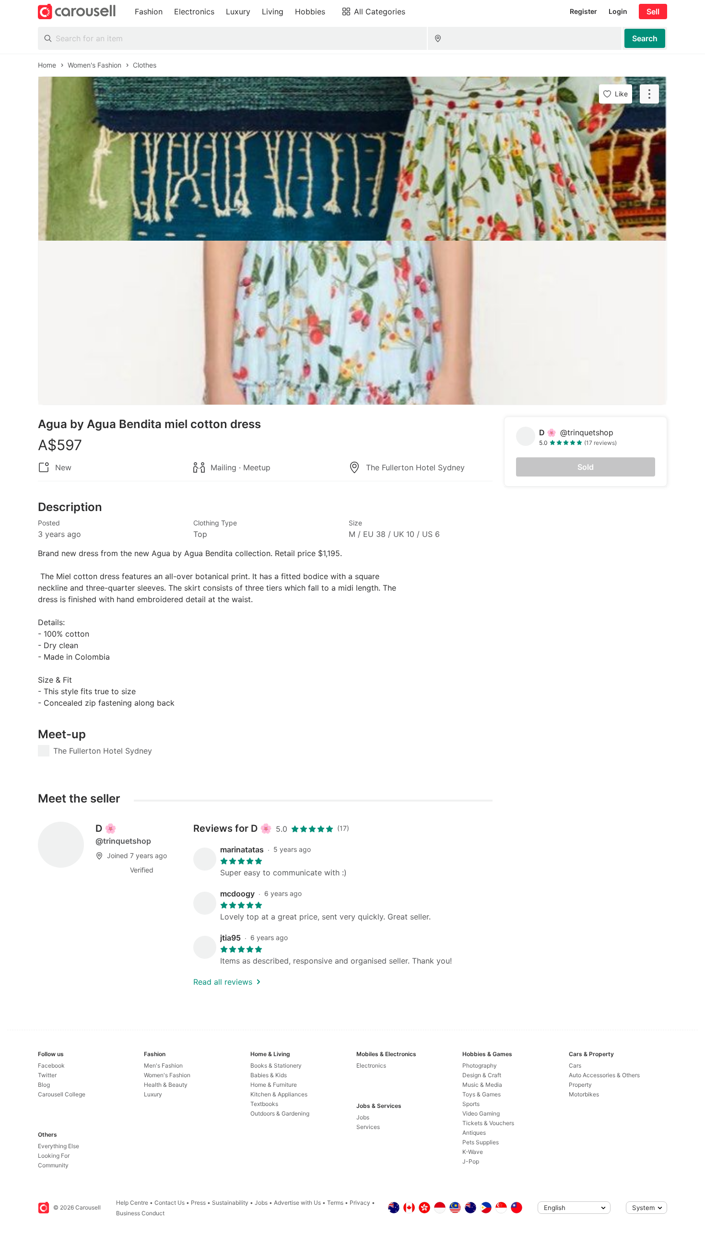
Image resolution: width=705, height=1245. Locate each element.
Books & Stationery (276, 1065)
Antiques (474, 1132)
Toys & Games (481, 1094)
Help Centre (132, 1202)
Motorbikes (584, 1094)
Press (198, 1202)
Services (368, 1126)
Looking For (54, 1155)
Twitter (47, 1075)
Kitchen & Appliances (278, 1094)
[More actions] (649, 94)
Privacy (360, 1202)
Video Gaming (481, 1113)
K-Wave (472, 1151)
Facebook (51, 1065)
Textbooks (264, 1103)
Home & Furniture (273, 1084)
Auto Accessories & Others (604, 1075)
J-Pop (470, 1161)
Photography (479, 1065)
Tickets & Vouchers (488, 1123)
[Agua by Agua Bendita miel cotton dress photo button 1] (352, 159)
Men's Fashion (163, 1065)
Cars (575, 1065)
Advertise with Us (297, 1202)
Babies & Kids (268, 1075)
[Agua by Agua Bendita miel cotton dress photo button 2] (352, 323)
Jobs (362, 1117)
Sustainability (230, 1202)
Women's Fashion (167, 1075)
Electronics (371, 1065)
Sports (471, 1103)
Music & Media (482, 1084)
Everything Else (58, 1146)
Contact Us (169, 1202)
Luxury (153, 1094)
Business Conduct (140, 1213)
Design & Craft (481, 1075)
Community (53, 1165)
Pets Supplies (480, 1142)
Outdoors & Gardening (279, 1113)
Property (580, 1084)
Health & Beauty (166, 1084)
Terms (335, 1202)
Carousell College (61, 1094)
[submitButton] (644, 38)
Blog (44, 1084)
